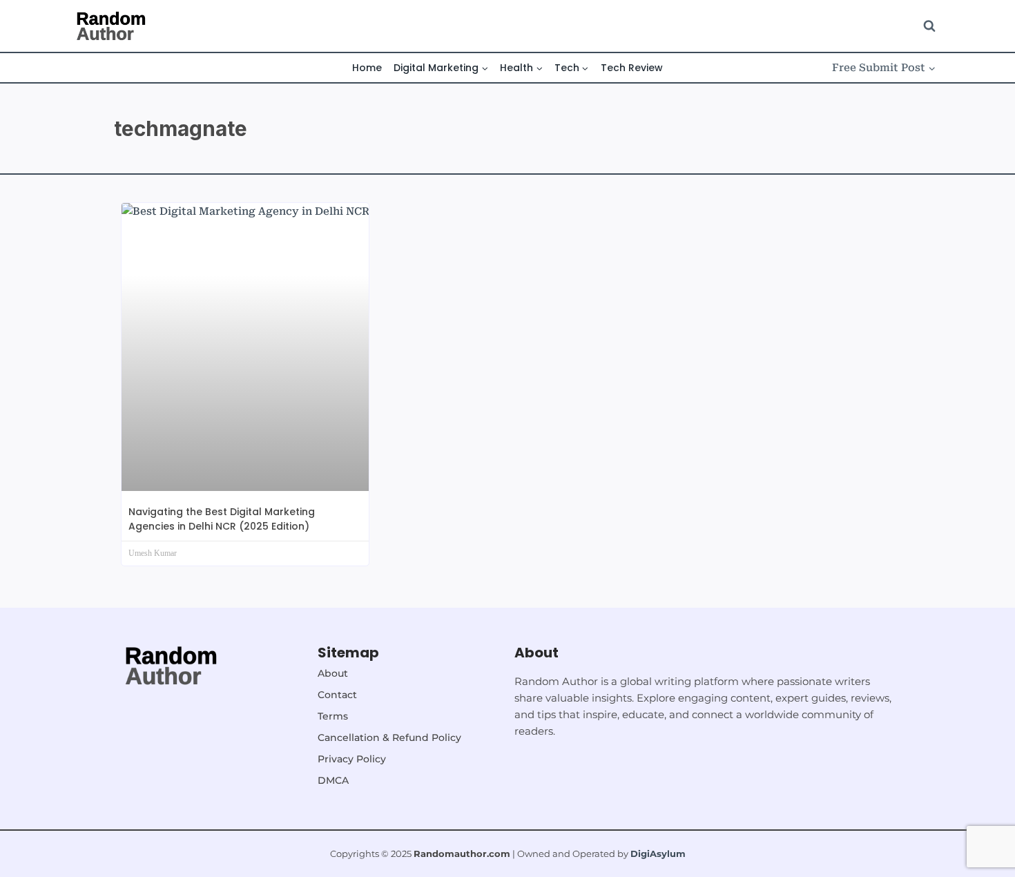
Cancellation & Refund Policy (389, 737)
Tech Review (632, 68)
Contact (337, 694)
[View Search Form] (929, 26)
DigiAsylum (658, 853)
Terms (333, 716)
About (333, 673)
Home (367, 68)
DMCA (333, 780)
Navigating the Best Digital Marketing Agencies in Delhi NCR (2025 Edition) (221, 519)
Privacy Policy (352, 759)
